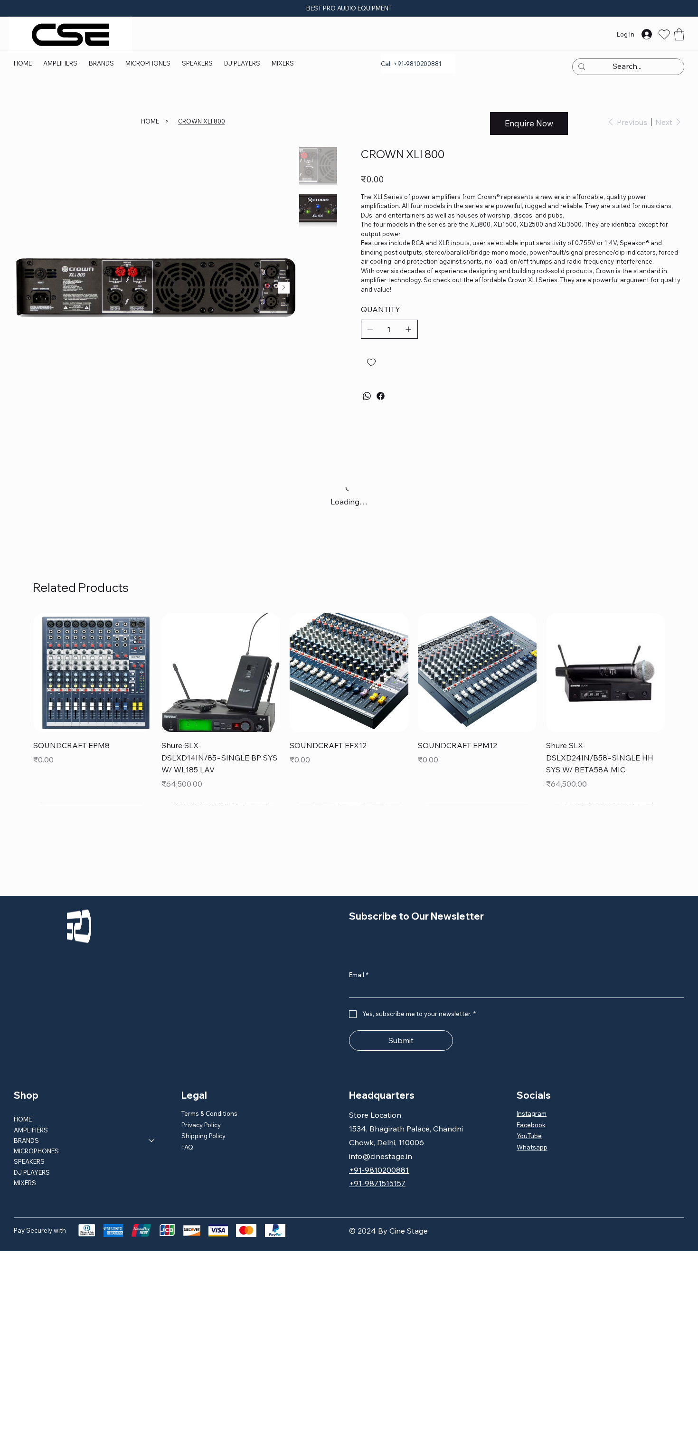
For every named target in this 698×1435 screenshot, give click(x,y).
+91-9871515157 (377, 1183)
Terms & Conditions (209, 1113)
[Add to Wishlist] (372, 362)
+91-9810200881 (379, 1170)
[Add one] (408, 329)
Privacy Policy (201, 1125)
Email (358, 975)
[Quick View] (92, 672)
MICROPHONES (36, 1151)
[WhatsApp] (367, 396)
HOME (23, 1119)
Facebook (531, 1125)
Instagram (532, 1113)
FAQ (187, 1147)
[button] (101, 63)
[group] (349, 690)
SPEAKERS (29, 1161)
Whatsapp (532, 1147)
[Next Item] (284, 288)
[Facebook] (381, 396)
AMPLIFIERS (31, 1130)
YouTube (529, 1136)
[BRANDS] (152, 1140)
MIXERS (25, 1183)
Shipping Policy (203, 1136)
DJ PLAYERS (32, 1172)
